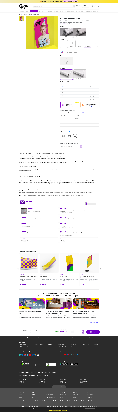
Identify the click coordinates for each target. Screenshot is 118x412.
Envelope (48, 392)
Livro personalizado (91, 392)
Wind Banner (34, 396)
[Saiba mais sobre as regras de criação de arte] (72, 106)
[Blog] (73, 354)
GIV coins (96, 344)
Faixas (41, 274)
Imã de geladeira (49, 394)
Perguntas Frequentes (59, 337)
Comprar (94, 332)
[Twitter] (78, 354)
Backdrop (22, 274)
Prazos (72, 346)
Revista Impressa (90, 391)
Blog (49, 346)
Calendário (75, 392)
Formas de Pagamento (25, 351)
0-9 (91, 400)
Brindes (74, 391)
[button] (79, 23)
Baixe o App (50, 344)
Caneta (61, 396)
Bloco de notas (63, 392)
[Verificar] (25, 364)
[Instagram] (62, 354)
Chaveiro (61, 397)
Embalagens (75, 394)
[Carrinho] (98, 6)
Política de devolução (62, 346)
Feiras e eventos (90, 394)
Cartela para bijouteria (50, 397)
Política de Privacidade (25, 346)
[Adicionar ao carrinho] (83, 331)
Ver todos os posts (94, 322)
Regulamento (86, 344)
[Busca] (74, 6)
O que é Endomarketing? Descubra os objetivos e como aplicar (83, 312)
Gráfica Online (21, 391)
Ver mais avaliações (58, 245)
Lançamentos (89, 396)
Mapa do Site (23, 344)
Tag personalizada (49, 396)
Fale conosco (37, 346)
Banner (61, 274)
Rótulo (33, 392)
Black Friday (89, 397)
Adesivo (20, 397)
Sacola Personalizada (64, 391)
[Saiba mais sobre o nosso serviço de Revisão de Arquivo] (91, 106)
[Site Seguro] (37, 364)
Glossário (25, 400)
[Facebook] (75, 354)
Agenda (74, 396)
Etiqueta (34, 391)
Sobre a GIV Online (38, 344)
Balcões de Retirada (26, 337)
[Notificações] (95, 6)
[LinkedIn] (67, 354)
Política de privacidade (90, 408)
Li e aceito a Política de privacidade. (58, 410)
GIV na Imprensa (75, 337)
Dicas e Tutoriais (74, 344)
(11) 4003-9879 (22, 379)
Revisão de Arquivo (43, 337)
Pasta (47, 391)
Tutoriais (91, 337)
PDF (75, 139)
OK (81, 146)
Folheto (20, 394)
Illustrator (62, 139)
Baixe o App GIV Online (65, 361)
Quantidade (75, 330)
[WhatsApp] (92, 6)
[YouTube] (65, 354)
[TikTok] (71, 354)
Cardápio (75, 397)
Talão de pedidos (63, 394)
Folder (20, 396)
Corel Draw (69, 139)
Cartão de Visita (22, 392)
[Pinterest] (69, 354)
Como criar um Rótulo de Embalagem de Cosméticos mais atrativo (57, 312)
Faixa (33, 397)
